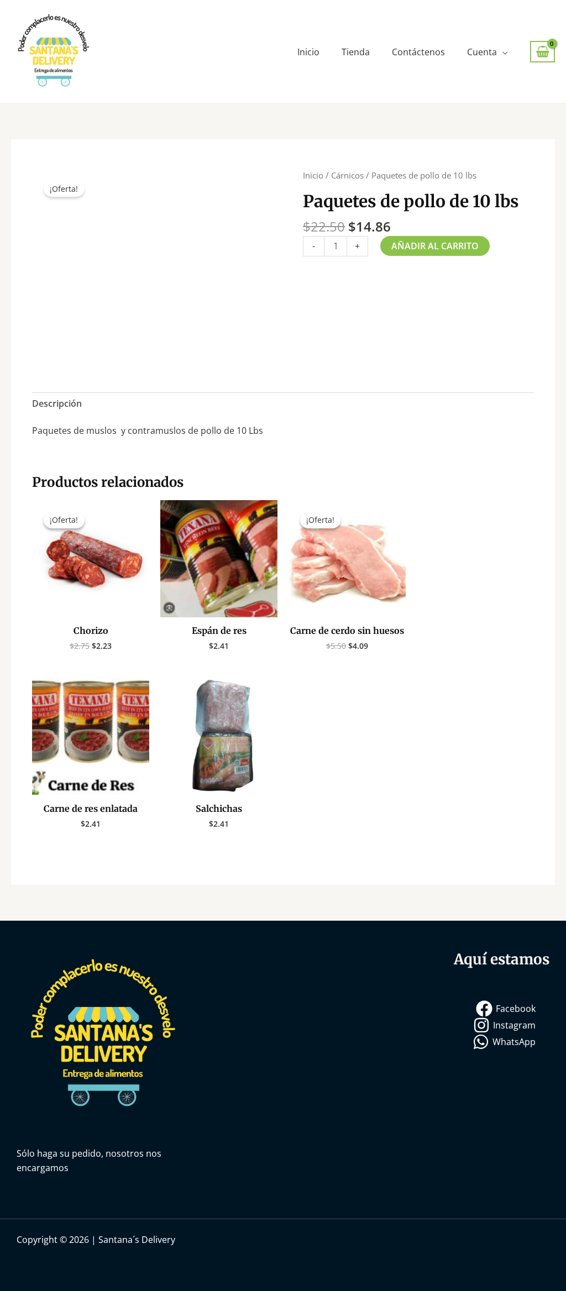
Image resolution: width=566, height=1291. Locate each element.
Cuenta (482, 52)
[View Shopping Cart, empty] (542, 51)
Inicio (308, 52)
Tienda (356, 52)
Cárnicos (347, 175)
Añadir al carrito (435, 246)
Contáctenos (418, 52)
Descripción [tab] (57, 403)
